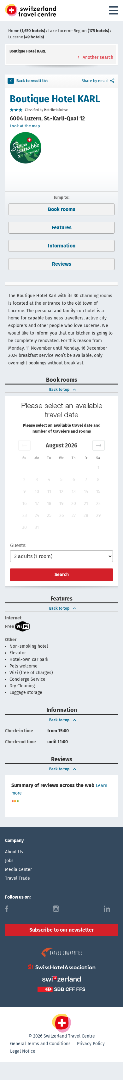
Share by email (95, 81)
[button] (24, 445)
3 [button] (37, 479)
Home (26, 30)
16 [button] (24, 503)
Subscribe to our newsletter (61, 930)
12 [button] (61, 491)
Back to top (59, 389)
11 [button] (49, 491)
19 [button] (61, 503)
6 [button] (74, 479)
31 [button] (37, 527)
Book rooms (61, 209)
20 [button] (73, 503)
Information (61, 246)
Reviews (61, 264)
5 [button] (61, 479)
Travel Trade (17, 878)
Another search (97, 57)
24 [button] (37, 515)
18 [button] (49, 503)
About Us (14, 852)
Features (62, 227)
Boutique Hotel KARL (55, 99)
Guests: (18, 545)
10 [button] (37, 491)
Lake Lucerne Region (78, 30)
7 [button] (86, 479)
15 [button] (98, 491)
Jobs (9, 860)
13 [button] (74, 491)
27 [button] (74, 515)
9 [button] (24, 491)
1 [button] (98, 467)
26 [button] (61, 515)
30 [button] (24, 527)
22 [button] (98, 503)
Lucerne (26, 37)
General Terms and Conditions (40, 1043)
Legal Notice (22, 1051)
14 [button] (86, 491)
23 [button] (24, 515)
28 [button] (86, 515)
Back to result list (32, 81)
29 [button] (98, 515)
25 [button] (49, 515)
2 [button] (24, 479)
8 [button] (98, 479)
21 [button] (86, 503)
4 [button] (49, 479)
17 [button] (37, 503)
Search (62, 574)
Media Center (18, 869)
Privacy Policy (91, 1043)
